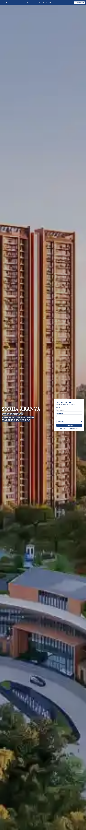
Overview (29, 2)
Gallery (50, 2)
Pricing (34, 2)
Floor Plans (39, 2)
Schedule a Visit (69, 425)
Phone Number (59, 413)
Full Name (58, 407)
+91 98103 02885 (80, 2)
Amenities (45, 2)
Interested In (59, 418)
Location (55, 2)
